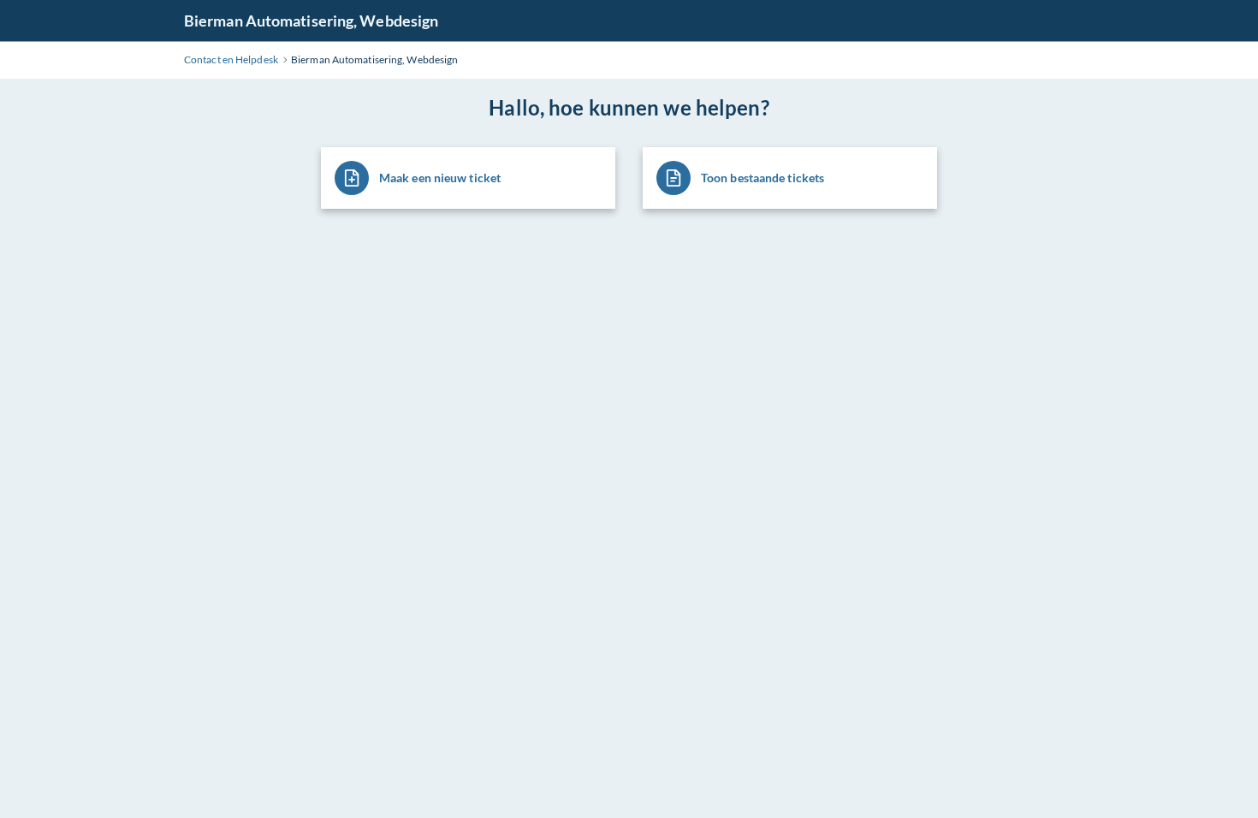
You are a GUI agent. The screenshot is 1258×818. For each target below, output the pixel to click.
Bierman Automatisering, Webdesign (311, 20)
